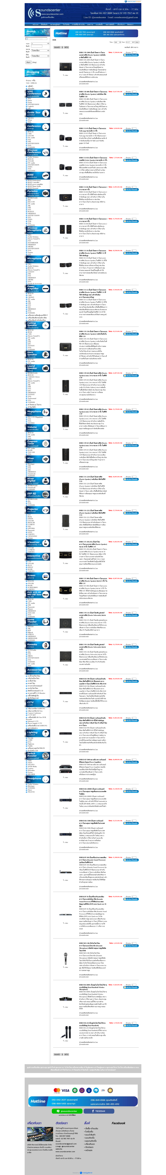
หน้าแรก (35, 24)
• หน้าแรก (88, 1150)
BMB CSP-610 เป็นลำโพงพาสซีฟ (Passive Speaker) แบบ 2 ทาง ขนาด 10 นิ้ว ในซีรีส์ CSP (93, 375)
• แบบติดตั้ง (89, 1137)
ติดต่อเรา (130, 24)
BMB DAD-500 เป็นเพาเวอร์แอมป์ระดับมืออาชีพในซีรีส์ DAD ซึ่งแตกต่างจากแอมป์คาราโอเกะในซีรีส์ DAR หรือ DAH (92, 681)
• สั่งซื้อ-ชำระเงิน (91, 1128)
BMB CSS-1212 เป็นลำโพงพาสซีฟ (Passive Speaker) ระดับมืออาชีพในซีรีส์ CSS (92, 513)
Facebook (118, 1123)
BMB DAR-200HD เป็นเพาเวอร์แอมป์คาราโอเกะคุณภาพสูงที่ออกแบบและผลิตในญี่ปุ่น (92, 791)
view (66, 75)
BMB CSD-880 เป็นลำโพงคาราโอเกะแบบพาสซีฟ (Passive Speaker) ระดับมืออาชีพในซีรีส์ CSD (93, 94)
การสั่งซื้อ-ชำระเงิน (78, 24)
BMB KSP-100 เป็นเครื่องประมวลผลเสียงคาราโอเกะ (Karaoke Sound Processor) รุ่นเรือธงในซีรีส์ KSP (92, 860)
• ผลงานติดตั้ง (90, 1140)
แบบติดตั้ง (99, 24)
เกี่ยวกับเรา (121, 24)
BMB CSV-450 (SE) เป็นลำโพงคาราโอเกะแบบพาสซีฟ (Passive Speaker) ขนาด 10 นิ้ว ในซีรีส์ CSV (93, 544)
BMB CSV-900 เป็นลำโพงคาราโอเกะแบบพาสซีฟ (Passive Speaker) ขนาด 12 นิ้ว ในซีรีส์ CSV (93, 581)
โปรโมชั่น (66, 24)
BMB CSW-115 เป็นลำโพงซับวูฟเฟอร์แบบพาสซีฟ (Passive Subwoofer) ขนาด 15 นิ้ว (92, 615)
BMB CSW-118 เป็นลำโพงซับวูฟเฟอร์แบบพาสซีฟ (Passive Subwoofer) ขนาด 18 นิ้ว (92, 647)
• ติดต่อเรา (88, 1147)
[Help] (34, 62)
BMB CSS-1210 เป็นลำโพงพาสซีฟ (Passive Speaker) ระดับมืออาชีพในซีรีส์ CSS (92, 479)
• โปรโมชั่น (88, 1131)
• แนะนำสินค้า (89, 1134)
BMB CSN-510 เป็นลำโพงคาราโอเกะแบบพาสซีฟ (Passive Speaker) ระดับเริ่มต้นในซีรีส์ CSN (93, 334)
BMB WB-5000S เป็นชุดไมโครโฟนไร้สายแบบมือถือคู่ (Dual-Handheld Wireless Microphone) (93, 987)
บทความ (90, 24)
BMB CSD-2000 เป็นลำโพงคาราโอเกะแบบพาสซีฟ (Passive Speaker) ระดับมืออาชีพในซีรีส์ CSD (92, 55)
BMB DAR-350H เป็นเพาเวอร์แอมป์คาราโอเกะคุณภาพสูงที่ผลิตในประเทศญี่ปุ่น (92, 823)
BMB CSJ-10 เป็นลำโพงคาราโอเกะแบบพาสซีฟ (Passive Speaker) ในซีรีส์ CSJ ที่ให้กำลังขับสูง (92, 253)
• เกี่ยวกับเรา (89, 1144)
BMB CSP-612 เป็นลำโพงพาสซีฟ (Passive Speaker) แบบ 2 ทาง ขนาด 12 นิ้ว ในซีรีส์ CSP (93, 411)
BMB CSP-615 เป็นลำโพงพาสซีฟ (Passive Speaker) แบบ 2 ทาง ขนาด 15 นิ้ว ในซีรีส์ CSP (93, 445)
